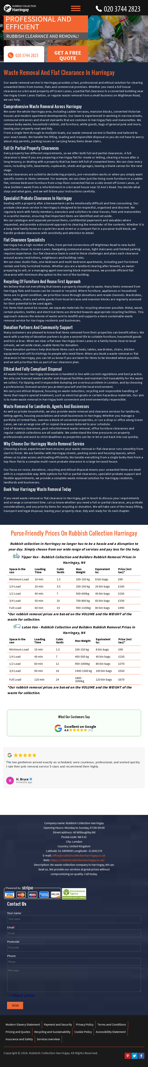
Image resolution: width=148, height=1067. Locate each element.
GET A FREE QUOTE (67, 55)
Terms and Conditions (112, 1024)
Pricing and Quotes (18, 1032)
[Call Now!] (124, 8)
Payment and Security (58, 1024)
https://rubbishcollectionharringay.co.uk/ (77, 860)
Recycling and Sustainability (52, 1032)
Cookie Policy (83, 1032)
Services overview (48, 1039)
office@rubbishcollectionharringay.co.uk (78, 855)
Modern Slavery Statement (23, 1024)
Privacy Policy (84, 1024)
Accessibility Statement (111, 1032)
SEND (15, 1005)
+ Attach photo (21, 995)
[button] (9, 772)
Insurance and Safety (19, 1039)
